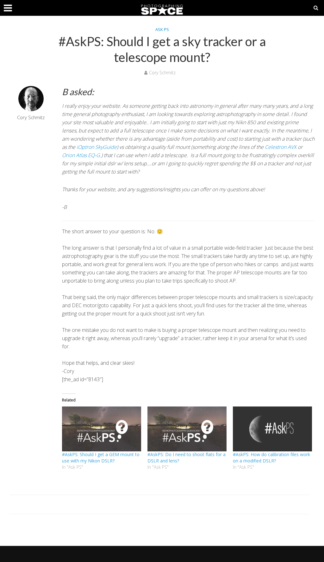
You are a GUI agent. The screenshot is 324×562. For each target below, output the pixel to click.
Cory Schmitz (162, 73)
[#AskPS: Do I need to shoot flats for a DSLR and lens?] (187, 429)
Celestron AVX (280, 147)
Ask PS (162, 29)
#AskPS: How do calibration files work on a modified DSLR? (271, 457)
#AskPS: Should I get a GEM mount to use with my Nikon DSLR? (101, 457)
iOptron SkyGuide (97, 147)
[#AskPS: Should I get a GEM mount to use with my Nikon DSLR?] (101, 429)
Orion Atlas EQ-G (81, 155)
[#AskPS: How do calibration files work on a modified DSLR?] (272, 429)
